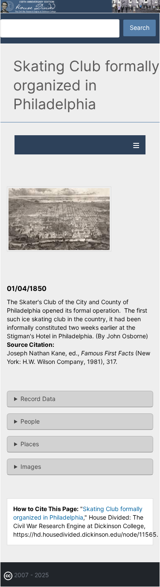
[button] (59, 249)
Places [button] (29, 444)
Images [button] (30, 466)
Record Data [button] (37, 398)
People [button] (30, 421)
